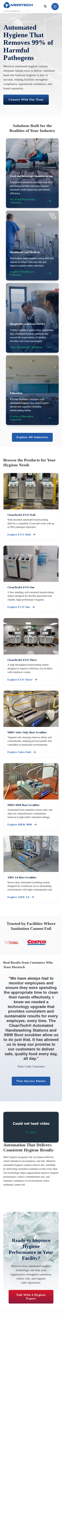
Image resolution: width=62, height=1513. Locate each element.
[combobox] (45, 6)
